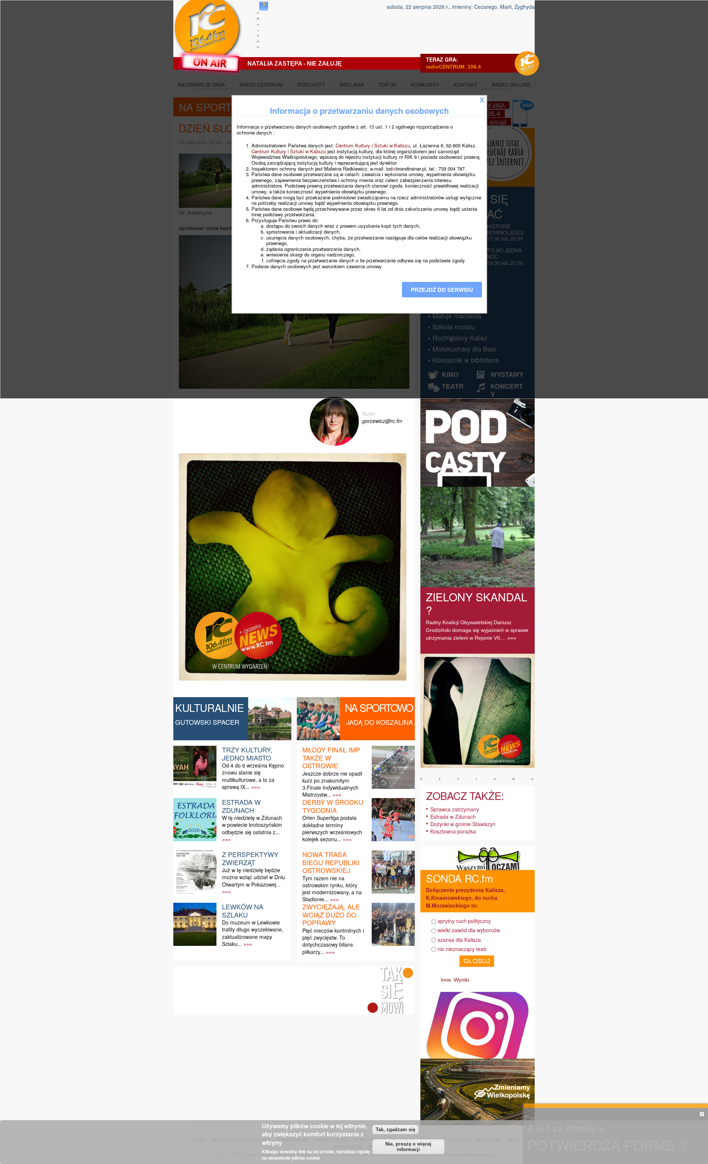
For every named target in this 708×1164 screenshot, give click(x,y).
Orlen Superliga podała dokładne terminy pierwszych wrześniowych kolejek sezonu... (332, 828)
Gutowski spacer (207, 722)
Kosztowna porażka (453, 831)
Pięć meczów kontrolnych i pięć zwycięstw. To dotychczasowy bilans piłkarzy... (333, 941)
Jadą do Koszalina (379, 722)
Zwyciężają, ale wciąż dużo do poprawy (331, 914)
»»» (255, 787)
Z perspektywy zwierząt (250, 858)
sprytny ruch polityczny (464, 920)
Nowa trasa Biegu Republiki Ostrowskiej (331, 862)
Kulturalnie (209, 707)
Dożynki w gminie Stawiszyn (463, 824)
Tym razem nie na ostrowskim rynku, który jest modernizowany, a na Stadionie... (332, 888)
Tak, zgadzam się (395, 1129)
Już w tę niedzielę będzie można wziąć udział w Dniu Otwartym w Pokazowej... (253, 877)
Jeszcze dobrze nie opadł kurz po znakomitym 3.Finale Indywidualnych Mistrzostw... (332, 784)
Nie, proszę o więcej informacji (408, 1146)
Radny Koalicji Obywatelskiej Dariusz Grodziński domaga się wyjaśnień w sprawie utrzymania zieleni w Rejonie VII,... (477, 630)
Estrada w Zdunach (241, 806)
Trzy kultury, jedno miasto (247, 753)
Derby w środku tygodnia (332, 806)
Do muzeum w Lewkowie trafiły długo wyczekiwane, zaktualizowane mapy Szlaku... (252, 933)
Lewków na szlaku (242, 910)
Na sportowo (379, 707)
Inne (446, 980)
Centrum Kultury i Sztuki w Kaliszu (373, 145)
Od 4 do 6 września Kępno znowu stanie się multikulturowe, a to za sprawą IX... (253, 776)
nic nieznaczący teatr (462, 948)
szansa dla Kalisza (459, 939)
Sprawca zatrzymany (454, 809)
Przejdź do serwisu (442, 290)
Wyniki (461, 980)
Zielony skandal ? (476, 603)
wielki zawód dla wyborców (469, 930)
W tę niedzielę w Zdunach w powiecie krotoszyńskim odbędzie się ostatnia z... (252, 824)
